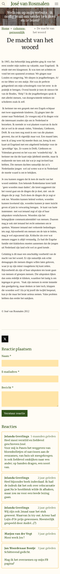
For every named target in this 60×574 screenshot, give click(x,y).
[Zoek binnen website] (3, 4)
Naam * (6, 356)
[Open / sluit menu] (56, 4)
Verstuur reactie (14, 413)
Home (5, 28)
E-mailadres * (10, 371)
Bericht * (7, 387)
